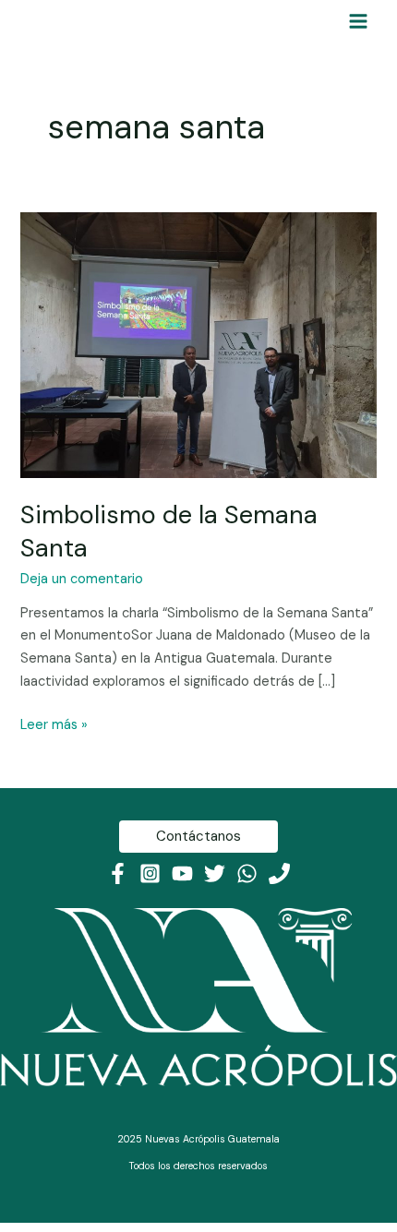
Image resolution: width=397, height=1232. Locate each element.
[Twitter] (214, 873)
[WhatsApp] (247, 873)
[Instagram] (150, 873)
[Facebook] (117, 873)
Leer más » (54, 724)
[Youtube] (182, 873)
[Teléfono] (279, 873)
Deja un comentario (81, 579)
